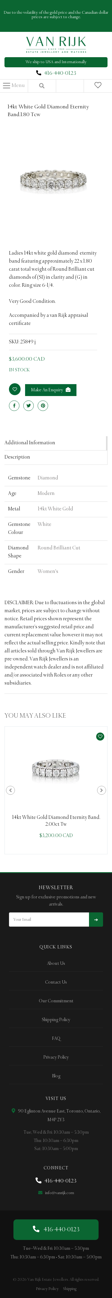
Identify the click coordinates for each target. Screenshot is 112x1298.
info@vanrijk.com (59, 1193)
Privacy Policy (56, 1057)
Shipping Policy (56, 1019)
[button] (14, 85)
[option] (56, 790)
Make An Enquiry (47, 390)
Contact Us (56, 982)
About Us (56, 963)
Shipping (69, 1289)
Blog (56, 1076)
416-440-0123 (60, 73)
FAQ (56, 1038)
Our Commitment (56, 1001)
